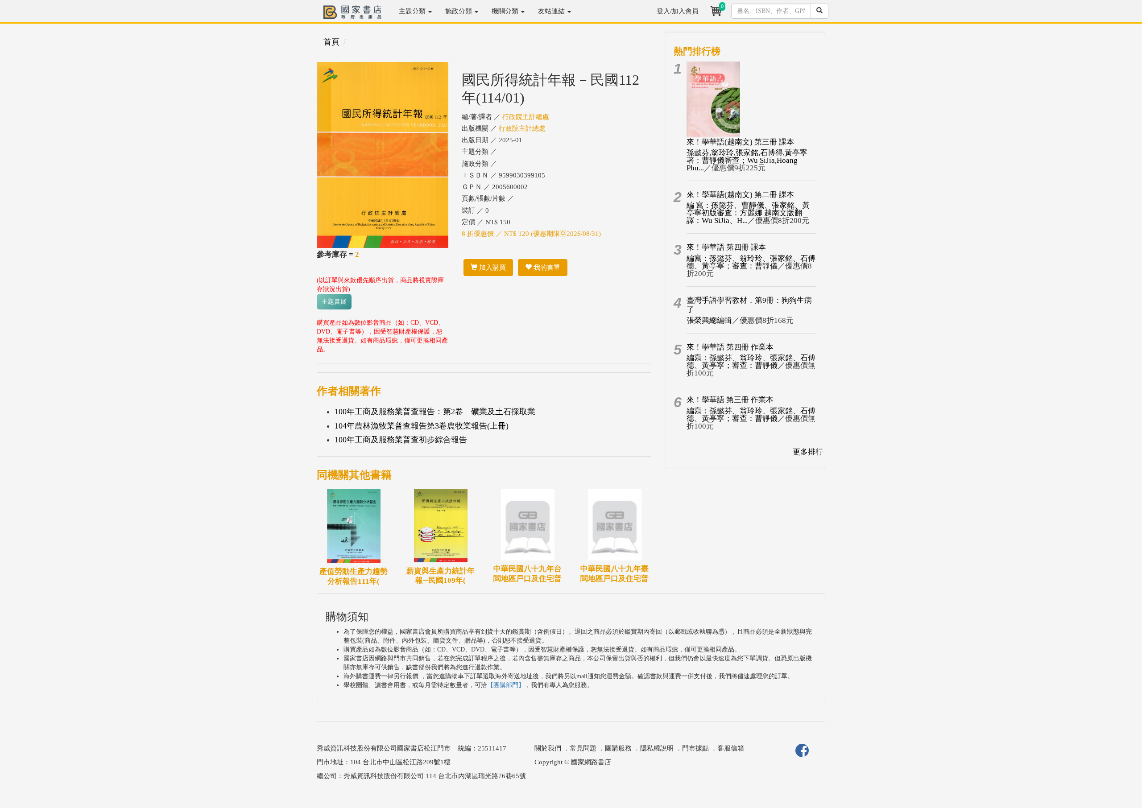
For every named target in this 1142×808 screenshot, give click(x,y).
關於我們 (547, 748)
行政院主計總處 (525, 116)
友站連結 (552, 11)
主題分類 (413, 11)
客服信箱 (730, 748)
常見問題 (583, 748)
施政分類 (459, 11)
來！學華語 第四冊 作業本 (730, 347)
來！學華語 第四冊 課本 (726, 247)
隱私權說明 (657, 748)
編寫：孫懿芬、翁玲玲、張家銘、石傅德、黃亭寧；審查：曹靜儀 (751, 262)
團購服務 (618, 748)
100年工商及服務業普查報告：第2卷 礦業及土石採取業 (435, 411)
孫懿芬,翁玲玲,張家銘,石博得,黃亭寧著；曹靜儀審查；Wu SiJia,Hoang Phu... (747, 160)
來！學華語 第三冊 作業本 (730, 400)
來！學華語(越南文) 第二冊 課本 (740, 194)
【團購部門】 (506, 685)
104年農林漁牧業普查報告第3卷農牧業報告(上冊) (422, 425)
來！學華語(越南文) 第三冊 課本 (740, 142)
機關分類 (506, 11)
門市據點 (695, 748)
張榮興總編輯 (709, 320)
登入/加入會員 (678, 11)
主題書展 (334, 301)
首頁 (331, 41)
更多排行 (808, 452)
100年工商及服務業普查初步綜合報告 (401, 439)
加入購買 (491, 267)
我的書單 (546, 267)
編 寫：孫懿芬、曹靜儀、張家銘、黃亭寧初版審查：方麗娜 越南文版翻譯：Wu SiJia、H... (748, 213)
